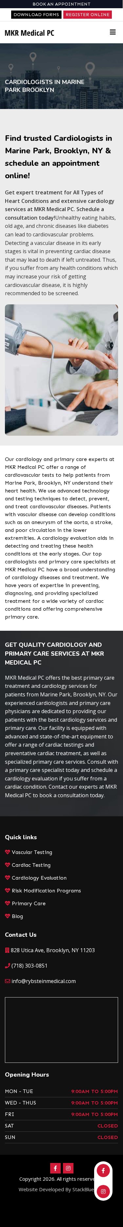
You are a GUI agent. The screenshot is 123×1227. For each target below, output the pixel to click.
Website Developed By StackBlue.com (62, 1189)
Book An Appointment (61, 4)
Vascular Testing (32, 852)
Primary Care (29, 903)
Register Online (88, 14)
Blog (17, 916)
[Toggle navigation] (113, 32)
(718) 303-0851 (29, 965)
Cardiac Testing (31, 865)
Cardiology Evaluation (39, 878)
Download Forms (36, 14)
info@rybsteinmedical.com (43, 981)
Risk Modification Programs (46, 890)
